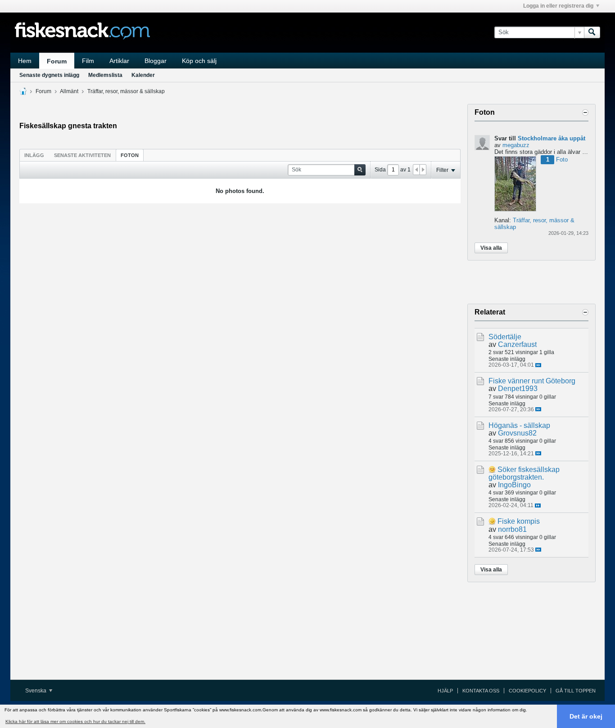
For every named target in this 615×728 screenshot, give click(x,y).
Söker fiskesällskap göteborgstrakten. (524, 473)
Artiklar (119, 60)
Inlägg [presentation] (34, 155)
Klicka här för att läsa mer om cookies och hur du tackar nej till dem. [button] (75, 721)
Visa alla (491, 248)
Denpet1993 (518, 388)
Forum (57, 61)
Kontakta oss (480, 690)
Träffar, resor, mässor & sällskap (126, 91)
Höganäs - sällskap (519, 425)
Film (88, 60)
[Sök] (592, 32)
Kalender (143, 75)
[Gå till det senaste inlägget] (538, 365)
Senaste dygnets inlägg (49, 75)
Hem (25, 60)
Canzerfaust (517, 344)
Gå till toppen (576, 690)
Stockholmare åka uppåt (551, 138)
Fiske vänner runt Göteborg (531, 381)
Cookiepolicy (527, 690)
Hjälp (445, 690)
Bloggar (156, 60)
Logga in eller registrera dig (558, 6)
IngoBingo (514, 485)
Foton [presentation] (130, 155)
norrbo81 (512, 529)
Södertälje (504, 337)
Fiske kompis (518, 521)
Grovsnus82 (517, 433)
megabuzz (515, 145)
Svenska (36, 691)
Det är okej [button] (586, 716)
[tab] (34, 155)
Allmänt (69, 91)
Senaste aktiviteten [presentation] (82, 155)
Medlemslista (105, 75)
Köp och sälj (199, 60)
